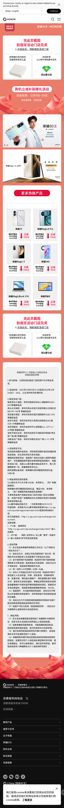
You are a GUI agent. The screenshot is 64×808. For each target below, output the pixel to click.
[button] (11, 777)
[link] (5, 777)
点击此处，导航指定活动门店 (33, 49)
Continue (54, 11)
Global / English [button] (12, 11)
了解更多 (27, 799)
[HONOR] (10, 685)
